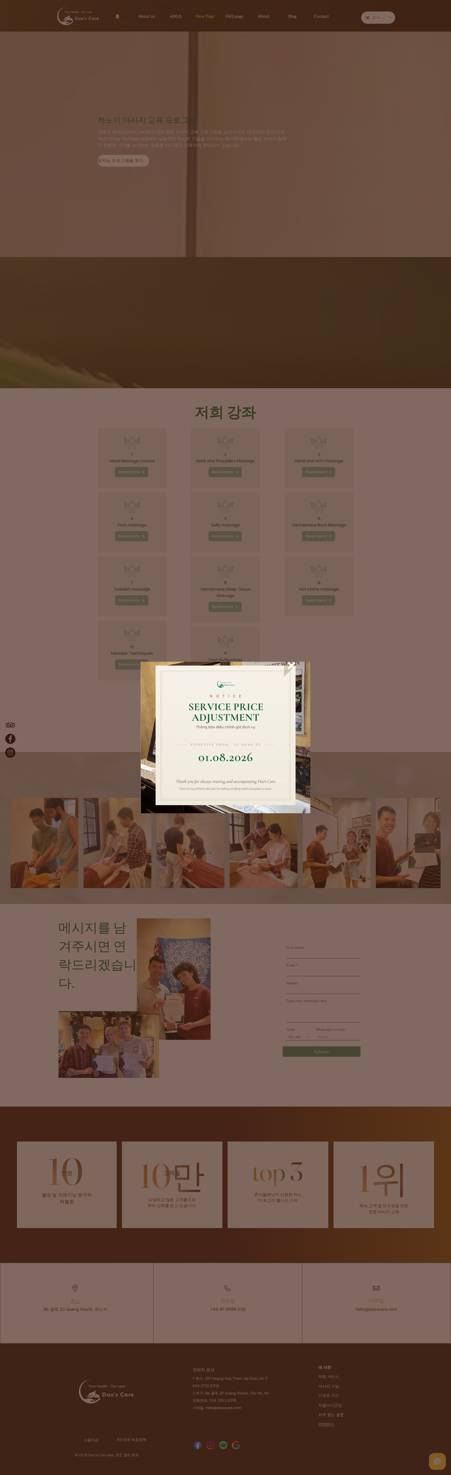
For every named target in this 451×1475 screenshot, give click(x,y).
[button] (291, 666)
